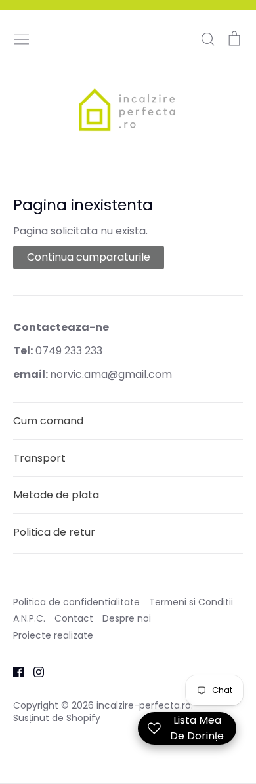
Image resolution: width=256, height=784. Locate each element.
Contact (73, 618)
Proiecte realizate (53, 635)
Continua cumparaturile (88, 257)
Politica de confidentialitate (76, 601)
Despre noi (126, 618)
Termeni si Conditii (191, 601)
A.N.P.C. (29, 618)
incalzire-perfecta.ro (143, 705)
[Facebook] (13, 671)
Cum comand (48, 420)
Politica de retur (54, 532)
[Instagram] (34, 671)
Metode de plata (56, 494)
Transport (39, 458)
